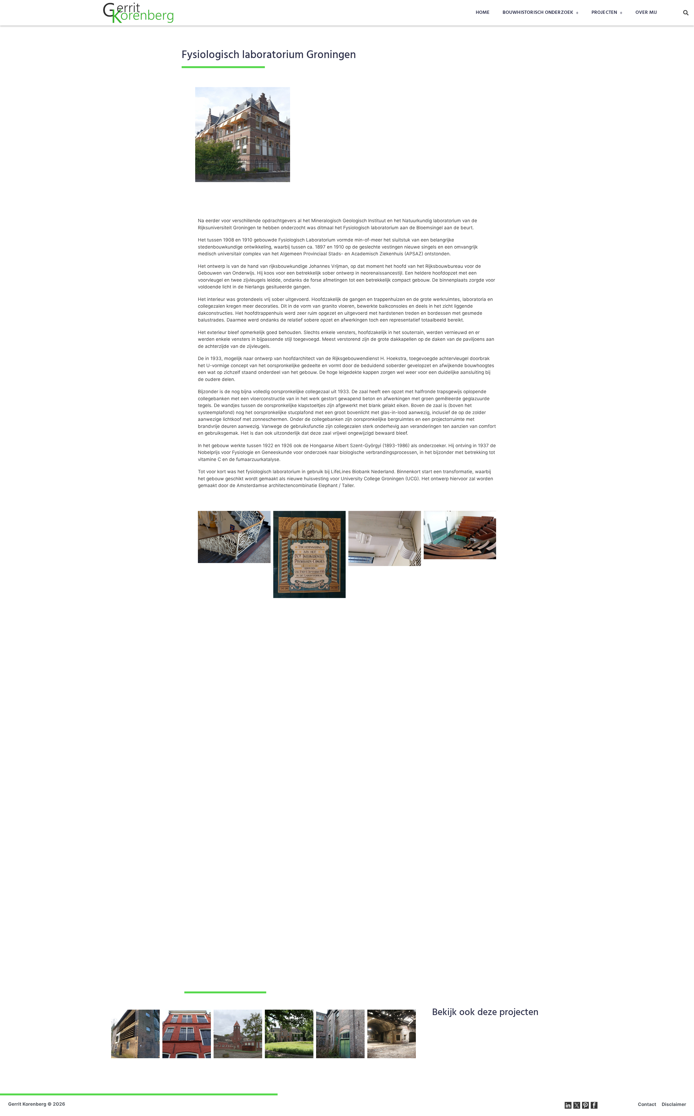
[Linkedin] (568, 1105)
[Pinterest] (585, 1105)
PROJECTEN (604, 13)
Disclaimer (674, 1104)
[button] (685, 12)
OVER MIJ (646, 13)
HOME (483, 13)
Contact (647, 1104)
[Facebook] (594, 1105)
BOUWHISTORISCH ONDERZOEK (538, 13)
